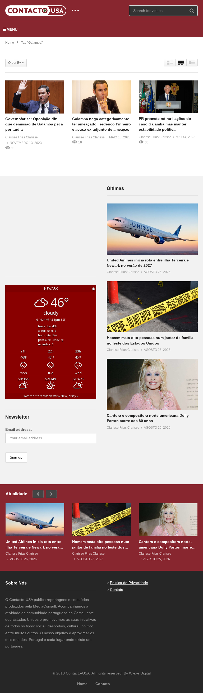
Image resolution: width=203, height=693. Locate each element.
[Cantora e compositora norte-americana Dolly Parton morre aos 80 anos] (152, 384)
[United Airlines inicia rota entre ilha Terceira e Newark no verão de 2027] (152, 229)
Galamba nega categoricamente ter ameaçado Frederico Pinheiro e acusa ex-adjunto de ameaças (101, 124)
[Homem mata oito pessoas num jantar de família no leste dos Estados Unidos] (152, 307)
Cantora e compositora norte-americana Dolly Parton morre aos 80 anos (165, 544)
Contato (116, 589)
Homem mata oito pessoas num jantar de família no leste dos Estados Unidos (100, 544)
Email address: (18, 429)
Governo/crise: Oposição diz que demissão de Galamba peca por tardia (34, 124)
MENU (12, 29)
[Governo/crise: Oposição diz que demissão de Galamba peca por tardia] (34, 97)
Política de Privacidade (129, 583)
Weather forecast (51, 396)
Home (9, 42)
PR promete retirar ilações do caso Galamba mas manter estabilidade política (165, 124)
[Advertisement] (45, 218)
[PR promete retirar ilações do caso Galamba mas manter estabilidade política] (168, 97)
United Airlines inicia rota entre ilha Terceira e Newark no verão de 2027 (34, 544)
